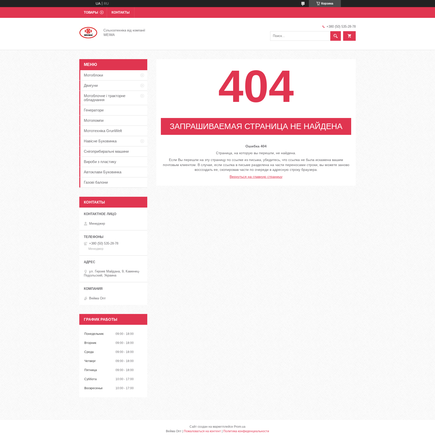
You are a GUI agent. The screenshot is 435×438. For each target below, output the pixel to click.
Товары (91, 12)
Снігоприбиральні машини (106, 151)
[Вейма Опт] (88, 32)
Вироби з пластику (100, 162)
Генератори (93, 110)
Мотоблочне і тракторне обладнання (104, 98)
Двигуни (91, 85)
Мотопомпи (93, 120)
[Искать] (335, 36)
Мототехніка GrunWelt (103, 131)
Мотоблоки (93, 75)
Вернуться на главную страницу (256, 177)
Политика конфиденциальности (246, 431)
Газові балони (96, 182)
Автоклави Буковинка (102, 172)
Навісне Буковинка (100, 141)
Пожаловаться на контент (202, 431)
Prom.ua (239, 426)
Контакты (121, 12)
